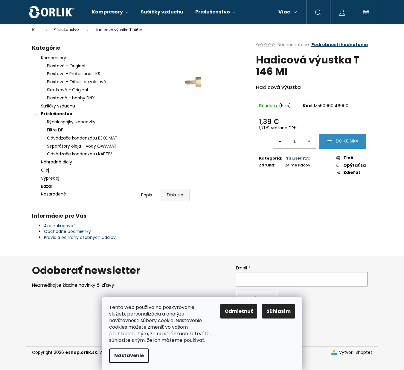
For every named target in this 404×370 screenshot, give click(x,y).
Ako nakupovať (59, 226)
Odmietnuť (239, 311)
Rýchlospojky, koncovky (71, 122)
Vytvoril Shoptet (355, 352)
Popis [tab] (146, 195)
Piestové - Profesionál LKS (73, 74)
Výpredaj (50, 178)
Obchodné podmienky (67, 231)
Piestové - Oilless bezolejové (76, 82)
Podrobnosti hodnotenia (339, 45)
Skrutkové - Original (67, 90)
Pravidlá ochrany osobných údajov (80, 237)
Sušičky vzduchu (58, 106)
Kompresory (53, 58)
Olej (45, 170)
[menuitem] (110, 12)
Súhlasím (278, 311)
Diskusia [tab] (175, 195)
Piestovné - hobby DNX (71, 98)
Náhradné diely (56, 162)
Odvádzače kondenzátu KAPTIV (79, 154)
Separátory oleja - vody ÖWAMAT (82, 146)
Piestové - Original (66, 66)
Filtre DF (55, 130)
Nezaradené (53, 194)
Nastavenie (129, 355)
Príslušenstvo (56, 114)
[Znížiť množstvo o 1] (280, 141)
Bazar (46, 186)
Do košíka (347, 141)
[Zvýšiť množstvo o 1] (309, 141)
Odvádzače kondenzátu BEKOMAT (82, 138)
